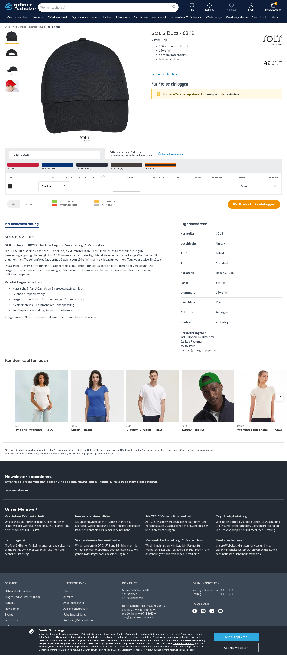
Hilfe (192, 9)
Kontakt (10, 603)
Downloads (12, 620)
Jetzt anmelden (15, 490)
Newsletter (12, 608)
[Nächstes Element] (279, 397)
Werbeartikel (57, 17)
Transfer (38, 17)
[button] (54, 155)
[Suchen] (174, 7)
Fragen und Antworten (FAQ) (22, 597)
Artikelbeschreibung (165, 74)
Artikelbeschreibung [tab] (22, 224)
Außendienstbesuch (75, 608)
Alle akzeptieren (236, 637)
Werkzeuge (213, 17)
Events (9, 614)
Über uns (69, 591)
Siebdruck (259, 17)
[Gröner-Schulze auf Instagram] (203, 612)
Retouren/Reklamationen (78, 620)
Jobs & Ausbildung (74, 614)
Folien (107, 17)
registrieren (233, 94)
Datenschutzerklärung (184, 643)
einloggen (213, 94)
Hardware (123, 17)
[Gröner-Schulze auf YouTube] (220, 612)
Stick (274, 17)
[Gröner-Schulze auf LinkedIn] (211, 612)
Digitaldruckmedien (85, 17)
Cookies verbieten (236, 648)
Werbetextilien (17, 17)
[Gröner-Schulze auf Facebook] (194, 612)
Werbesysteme (237, 17)
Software (141, 17)
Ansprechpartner (73, 603)
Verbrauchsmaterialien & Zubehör (177, 17)
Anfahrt (68, 597)
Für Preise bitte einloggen (254, 204)
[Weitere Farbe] (13, 204)
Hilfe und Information (18, 591)
